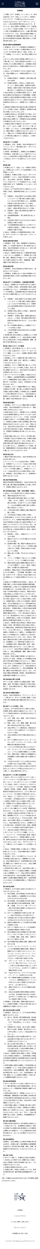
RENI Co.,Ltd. (19, 1241)
